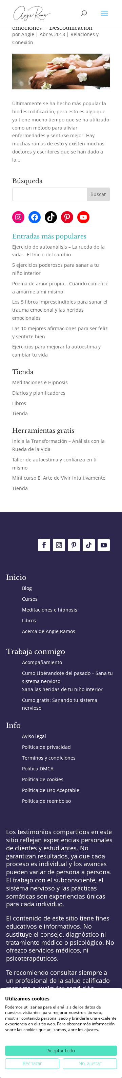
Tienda (20, 413)
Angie (27, 34)
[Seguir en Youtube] (104, 545)
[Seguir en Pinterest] (74, 545)
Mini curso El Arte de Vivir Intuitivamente (58, 478)
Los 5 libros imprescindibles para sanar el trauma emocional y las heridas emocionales (59, 310)
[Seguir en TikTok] (89, 545)
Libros (19, 403)
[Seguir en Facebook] (44, 545)
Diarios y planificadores (38, 393)
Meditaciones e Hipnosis (40, 382)
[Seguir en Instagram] (59, 545)
